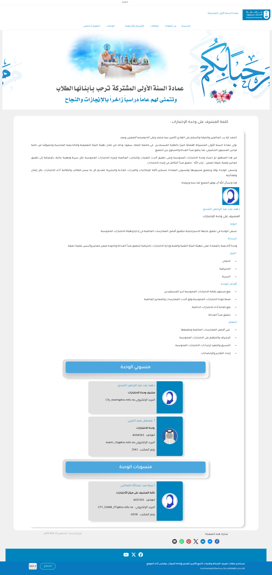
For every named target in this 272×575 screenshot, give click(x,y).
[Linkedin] (203, 541)
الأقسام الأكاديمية (134, 26)
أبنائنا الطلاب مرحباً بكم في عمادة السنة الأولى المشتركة (136, 104)
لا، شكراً (32, 566)
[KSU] (256, 13)
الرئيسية (185, 26)
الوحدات (110, 26)
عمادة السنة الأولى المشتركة (223, 13)
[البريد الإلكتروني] (174, 541)
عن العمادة (171, 26)
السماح (48, 566)
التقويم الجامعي (91, 26)
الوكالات (154, 26)
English (125, 2)
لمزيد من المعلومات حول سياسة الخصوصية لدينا (222, 568)
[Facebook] (217, 541)
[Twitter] (195, 541)
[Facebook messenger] (210, 541)
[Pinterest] (188, 541)
